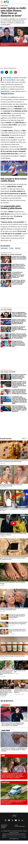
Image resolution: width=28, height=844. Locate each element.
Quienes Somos (4, 825)
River (13, 80)
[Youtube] (16, 820)
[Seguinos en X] (12, 820)
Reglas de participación (19, 826)
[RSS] (19, 820)
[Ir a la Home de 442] (6, 2)
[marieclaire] (14, 731)
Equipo (16, 825)
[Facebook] (9, 820)
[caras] (14, 756)
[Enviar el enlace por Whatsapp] (11, 72)
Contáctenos (3, 826)
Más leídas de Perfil (8, 372)
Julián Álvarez (4, 248)
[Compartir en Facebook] (2, 72)
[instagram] (5, 820)
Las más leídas (6, 310)
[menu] (2, 1)
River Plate (17, 248)
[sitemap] (22, 820)
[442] (14, 816)
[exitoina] (14, 705)
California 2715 (10, 835)
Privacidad (3, 827)
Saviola (11, 248)
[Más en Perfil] (9, 701)
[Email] (15, 72)
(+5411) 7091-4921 (10, 837)
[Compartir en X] (6, 72)
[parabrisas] (14, 783)
